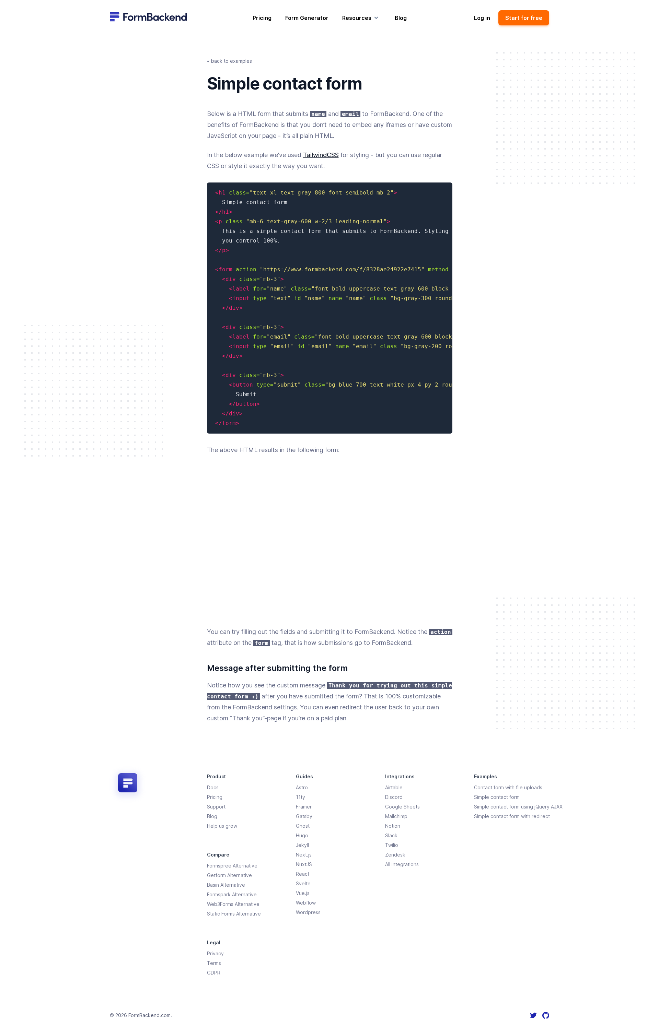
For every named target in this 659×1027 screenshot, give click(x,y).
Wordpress (308, 912)
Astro (302, 787)
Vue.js (303, 893)
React (302, 874)
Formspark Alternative (232, 894)
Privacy (215, 953)
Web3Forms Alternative (233, 904)
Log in (482, 17)
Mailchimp (396, 816)
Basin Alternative (226, 885)
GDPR (213, 973)
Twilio (391, 845)
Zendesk (395, 855)
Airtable (394, 787)
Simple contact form (497, 797)
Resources (356, 17)
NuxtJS (304, 864)
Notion (392, 826)
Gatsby (304, 816)
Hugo (302, 835)
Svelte (303, 883)
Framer (304, 807)
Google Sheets (402, 807)
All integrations (402, 864)
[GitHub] (545, 1015)
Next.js (304, 855)
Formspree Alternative (232, 866)
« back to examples (229, 61)
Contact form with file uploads (508, 787)
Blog (401, 17)
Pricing (262, 17)
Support (216, 807)
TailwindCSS (321, 154)
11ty (300, 797)
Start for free (523, 17)
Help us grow (222, 826)
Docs (213, 787)
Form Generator (306, 17)
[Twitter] (533, 1015)
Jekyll (302, 845)
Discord (394, 797)
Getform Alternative (229, 875)
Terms (214, 963)
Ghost (303, 826)
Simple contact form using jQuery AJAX (518, 807)
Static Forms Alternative (234, 914)
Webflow (306, 903)
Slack (391, 835)
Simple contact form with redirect (512, 816)
